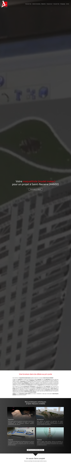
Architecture (40, 419)
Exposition (11, 419)
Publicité (39, 439)
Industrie (10, 439)
